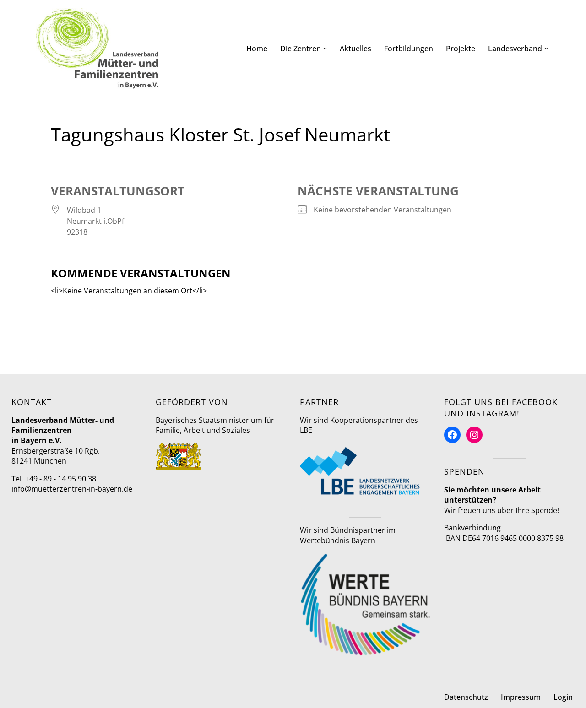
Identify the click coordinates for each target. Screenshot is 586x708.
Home (256, 48)
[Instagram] (474, 435)
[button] (325, 48)
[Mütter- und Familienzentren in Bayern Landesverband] (97, 48)
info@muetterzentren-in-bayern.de (71, 489)
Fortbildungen (408, 48)
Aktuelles (355, 48)
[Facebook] (452, 435)
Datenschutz (466, 697)
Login (563, 697)
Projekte (460, 48)
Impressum (521, 697)
